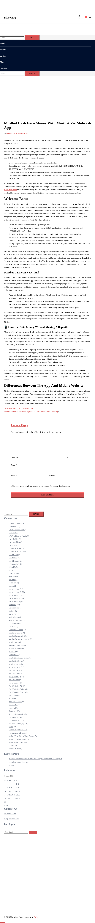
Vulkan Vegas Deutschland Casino (21, 736)
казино (11, 745)
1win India (13, 533)
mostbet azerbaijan (15, 633)
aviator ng (12, 573)
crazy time (12, 605)
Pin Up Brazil (14, 680)
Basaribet (12, 580)
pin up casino (13, 683)
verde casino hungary (16, 723)
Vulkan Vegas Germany (17, 739)
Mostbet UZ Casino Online (19, 658)
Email (14, 476)
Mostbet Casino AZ (16, 636)
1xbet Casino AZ (15, 548)
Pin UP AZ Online (15, 673)
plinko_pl (12, 708)
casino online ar (14, 598)
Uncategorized (14, 720)
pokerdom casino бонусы (18, 762)
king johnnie (13, 623)
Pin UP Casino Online (17, 689)
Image (11, 614)
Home (2, 44)
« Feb (6, 805)
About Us (3, 50)
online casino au (15, 667)
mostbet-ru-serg (14, 664)
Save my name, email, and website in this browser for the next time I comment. (42, 486)
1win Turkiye (14, 539)
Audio (11, 570)
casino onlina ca (14, 595)
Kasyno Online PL (15, 620)
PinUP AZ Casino (15, 702)
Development (14, 608)
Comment (15, 457)
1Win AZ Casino (15, 523)
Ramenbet (12, 711)
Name (14, 465)
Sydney (37, 917)
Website (52, 476)
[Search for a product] (79, 17)
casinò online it (14, 602)
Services (3, 56)
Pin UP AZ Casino (15, 670)
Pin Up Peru (13, 695)
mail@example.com (11, 819)
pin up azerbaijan (15, 677)
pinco (11, 698)
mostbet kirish (14, 642)
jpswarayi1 (9, 133)
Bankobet (12, 577)
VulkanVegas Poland (16, 742)
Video (11, 727)
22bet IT (12, 567)
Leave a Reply (19, 425)
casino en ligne (14, 589)
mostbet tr (12, 652)
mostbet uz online (10, 190)
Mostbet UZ (24, 133)
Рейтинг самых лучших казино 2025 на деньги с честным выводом (35, 759)
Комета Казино (15, 749)
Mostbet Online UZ (16, 645)
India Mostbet (14, 617)
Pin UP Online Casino (17, 692)
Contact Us (4, 68)
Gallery (11, 611)
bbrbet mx (12, 583)
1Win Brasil (13, 526)
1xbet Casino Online (16, 551)
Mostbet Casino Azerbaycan (19, 639)
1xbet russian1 (14, 564)
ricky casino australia (16, 714)
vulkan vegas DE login (17, 733)
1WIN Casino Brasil (16, 530)
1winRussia (13, 545)
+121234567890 (10, 814)
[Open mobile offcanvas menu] (90, 17)
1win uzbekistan (15, 542)
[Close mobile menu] (91, 4)
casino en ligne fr (15, 592)
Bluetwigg (10, 17)
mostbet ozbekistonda (16, 648)
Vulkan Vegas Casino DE (18, 730)
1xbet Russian (14, 561)
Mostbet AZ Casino (16, 630)
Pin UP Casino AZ (15, 686)
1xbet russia (13, 558)
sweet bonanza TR (15, 717)
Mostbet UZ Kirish (16, 661)
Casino (11, 586)
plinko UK (13, 705)
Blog (2, 62)
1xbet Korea (13, 555)
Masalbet (12, 627)
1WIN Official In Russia (18, 536)
